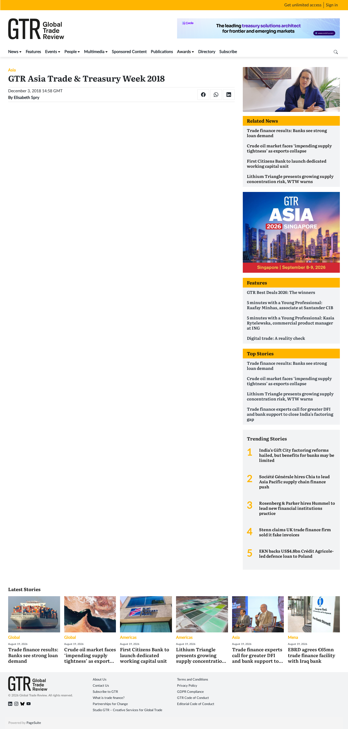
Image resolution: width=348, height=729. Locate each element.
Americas (128, 637)
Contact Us (101, 685)
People (70, 52)
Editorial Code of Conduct (195, 704)
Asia (12, 70)
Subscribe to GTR (105, 692)
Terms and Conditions (192, 679)
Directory (206, 52)
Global (14, 637)
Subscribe (228, 52)
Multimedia (94, 52)
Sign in (332, 5)
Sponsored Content (129, 52)
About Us (99, 679)
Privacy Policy (187, 685)
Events (51, 52)
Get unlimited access (303, 5)
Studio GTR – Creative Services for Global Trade (127, 710)
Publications (162, 52)
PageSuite (33, 723)
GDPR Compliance (190, 692)
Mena (293, 637)
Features (33, 52)
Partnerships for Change (110, 704)
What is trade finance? (109, 698)
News (13, 52)
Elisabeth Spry (26, 98)
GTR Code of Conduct (193, 698)
